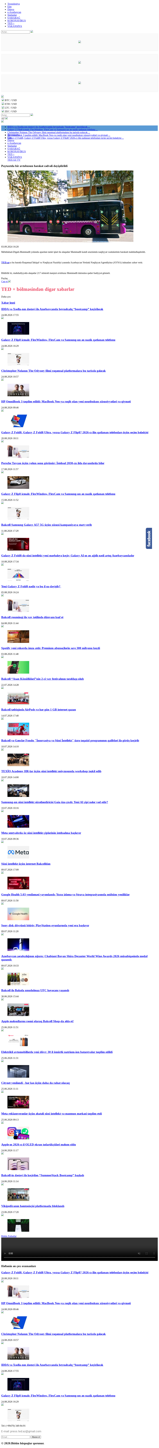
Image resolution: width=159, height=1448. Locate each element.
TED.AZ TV (13, 160)
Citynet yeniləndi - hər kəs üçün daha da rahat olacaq (35, 1082)
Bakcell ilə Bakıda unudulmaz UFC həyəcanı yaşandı (35, 990)
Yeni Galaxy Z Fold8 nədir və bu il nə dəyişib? (31, 586)
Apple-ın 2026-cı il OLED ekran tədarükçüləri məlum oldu (38, 1144)
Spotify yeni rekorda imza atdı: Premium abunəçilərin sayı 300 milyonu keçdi (50, 648)
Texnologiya (13, 3)
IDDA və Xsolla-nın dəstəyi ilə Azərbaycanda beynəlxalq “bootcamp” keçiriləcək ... (48, 126)
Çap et (4, 281)
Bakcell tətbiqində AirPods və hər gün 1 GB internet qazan (38, 709)
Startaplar (12, 15)
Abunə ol (36, 1437)
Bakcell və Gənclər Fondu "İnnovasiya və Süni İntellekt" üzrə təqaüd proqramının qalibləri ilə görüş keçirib (70, 740)
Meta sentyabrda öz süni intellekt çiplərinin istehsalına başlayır (41, 832)
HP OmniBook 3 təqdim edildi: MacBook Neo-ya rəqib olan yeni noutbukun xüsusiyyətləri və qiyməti (66, 401)
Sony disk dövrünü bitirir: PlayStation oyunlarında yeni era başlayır (45, 925)
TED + (10, 23)
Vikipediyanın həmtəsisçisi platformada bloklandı (32, 1206)
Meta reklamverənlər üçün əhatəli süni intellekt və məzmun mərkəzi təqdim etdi (51, 1113)
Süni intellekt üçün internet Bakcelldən (25, 863)
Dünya (10, 9)
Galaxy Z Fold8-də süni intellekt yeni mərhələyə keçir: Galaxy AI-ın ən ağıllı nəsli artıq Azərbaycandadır (67, 555)
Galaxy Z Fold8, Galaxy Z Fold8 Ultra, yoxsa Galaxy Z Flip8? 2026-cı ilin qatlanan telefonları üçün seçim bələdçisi (74, 432)
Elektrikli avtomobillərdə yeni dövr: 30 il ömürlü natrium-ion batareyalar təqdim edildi (57, 1052)
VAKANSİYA (14, 26)
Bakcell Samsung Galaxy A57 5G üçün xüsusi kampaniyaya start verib (46, 524)
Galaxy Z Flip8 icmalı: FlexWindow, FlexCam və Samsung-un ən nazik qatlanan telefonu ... (52, 129)
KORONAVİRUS (16, 20)
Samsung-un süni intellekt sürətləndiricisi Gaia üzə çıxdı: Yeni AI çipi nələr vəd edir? (54, 802)
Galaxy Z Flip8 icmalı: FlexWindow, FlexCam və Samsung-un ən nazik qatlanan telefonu (58, 339)
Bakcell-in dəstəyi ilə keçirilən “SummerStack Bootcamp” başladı (42, 1175)
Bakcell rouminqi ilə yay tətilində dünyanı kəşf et (32, 617)
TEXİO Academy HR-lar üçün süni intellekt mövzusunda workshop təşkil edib (51, 771)
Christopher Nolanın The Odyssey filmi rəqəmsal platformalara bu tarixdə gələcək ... (48, 132)
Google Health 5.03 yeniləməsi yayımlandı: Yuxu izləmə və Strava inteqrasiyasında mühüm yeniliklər (65, 894)
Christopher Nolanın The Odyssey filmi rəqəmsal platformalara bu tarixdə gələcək (53, 370)
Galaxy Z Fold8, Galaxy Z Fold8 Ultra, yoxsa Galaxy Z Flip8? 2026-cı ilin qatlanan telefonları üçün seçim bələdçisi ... (65, 138)
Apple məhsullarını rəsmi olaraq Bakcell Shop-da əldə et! (37, 1021)
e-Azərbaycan (14, 12)
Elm (9, 6)
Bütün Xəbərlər (8, 1236)
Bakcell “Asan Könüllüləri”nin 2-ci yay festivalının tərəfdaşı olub (42, 678)
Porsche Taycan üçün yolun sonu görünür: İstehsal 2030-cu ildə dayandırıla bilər (52, 463)
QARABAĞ (13, 17)
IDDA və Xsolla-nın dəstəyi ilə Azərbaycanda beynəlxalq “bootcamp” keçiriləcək (52, 309)
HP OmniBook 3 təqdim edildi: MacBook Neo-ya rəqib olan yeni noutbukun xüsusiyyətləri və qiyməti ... (58, 135)
